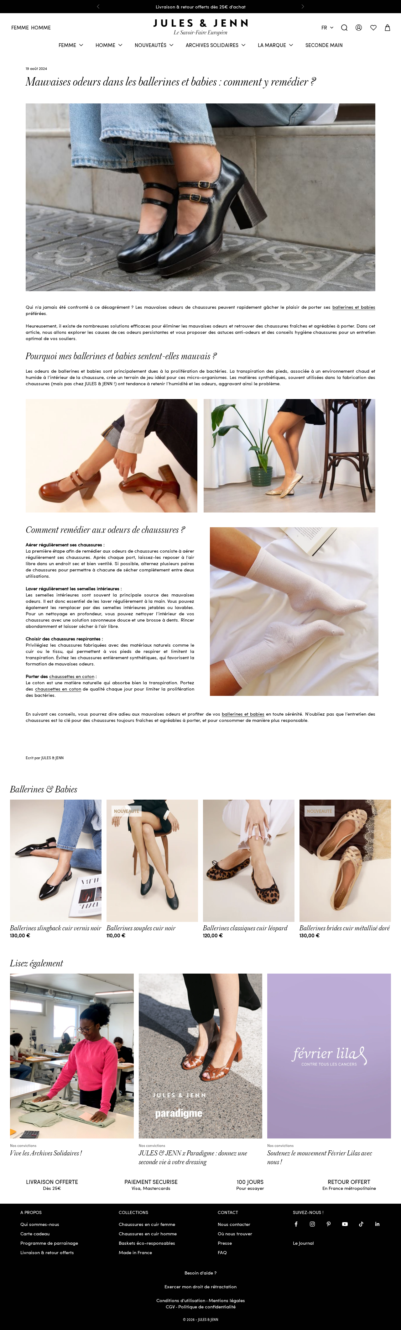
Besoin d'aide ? (200, 1273)
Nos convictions (23, 1145)
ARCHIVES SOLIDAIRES (212, 45)
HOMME (105, 45)
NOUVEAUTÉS (150, 45)
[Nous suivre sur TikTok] (361, 1224)
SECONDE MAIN (324, 45)
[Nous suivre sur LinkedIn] (377, 1224)
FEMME (67, 45)
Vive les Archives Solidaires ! (46, 1153)
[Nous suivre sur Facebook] (296, 1224)
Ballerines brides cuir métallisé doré (344, 928)
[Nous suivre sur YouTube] (345, 1224)
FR (324, 27)
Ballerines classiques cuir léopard (245, 928)
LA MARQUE (272, 45)
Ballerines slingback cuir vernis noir (55, 928)
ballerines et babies (353, 307)
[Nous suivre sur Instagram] (312, 1224)
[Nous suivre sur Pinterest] (328, 1224)
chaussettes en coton (71, 676)
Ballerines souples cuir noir (141, 928)
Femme (20, 27)
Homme (41, 27)
